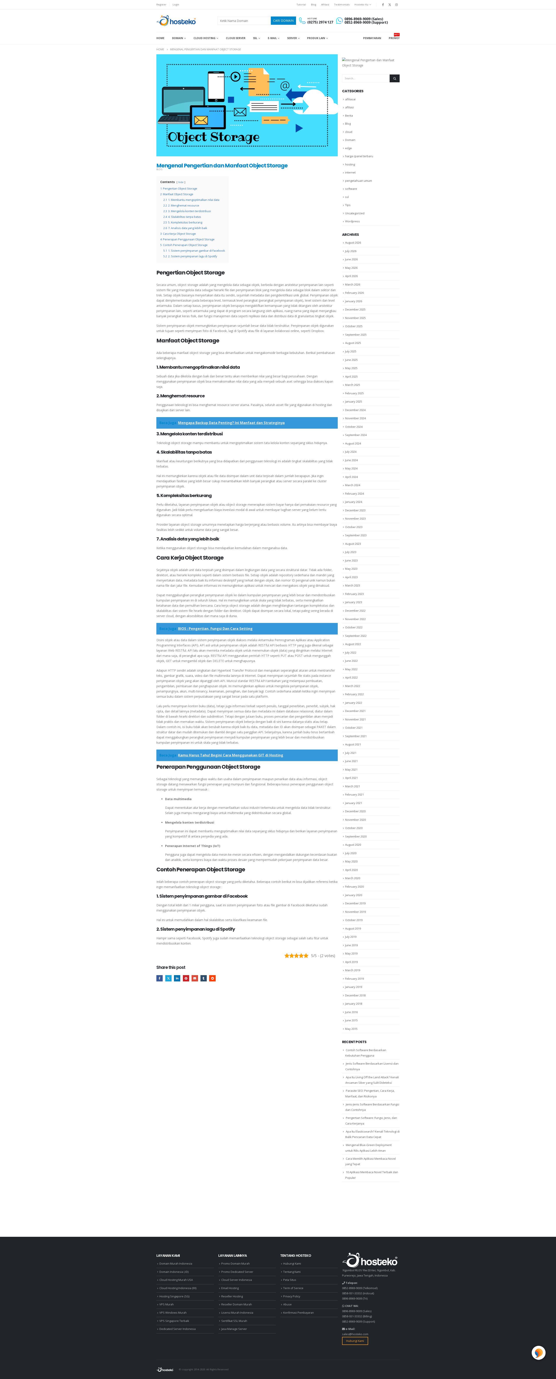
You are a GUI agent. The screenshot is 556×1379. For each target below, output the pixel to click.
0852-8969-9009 (352, 1288)
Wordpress (352, 221)
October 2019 (353, 920)
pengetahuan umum (358, 181)
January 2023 (353, 602)
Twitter (168, 978)
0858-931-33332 (352, 1293)
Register (161, 4)
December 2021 (355, 711)
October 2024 (353, 427)
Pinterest (186, 978)
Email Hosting (230, 1288)
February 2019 (354, 979)
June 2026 (351, 259)
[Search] (395, 78)
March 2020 (352, 878)
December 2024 (355, 410)
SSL (255, 38)
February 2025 (354, 393)
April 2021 (351, 778)
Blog (313, 4)
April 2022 (351, 677)
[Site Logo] (176, 20)
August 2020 (353, 845)
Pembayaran (372, 38)
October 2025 (353, 326)
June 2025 (351, 360)
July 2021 (350, 753)
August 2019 (353, 928)
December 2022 (355, 611)
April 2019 (351, 962)
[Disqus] (247, 1052)
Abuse (287, 1304)
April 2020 (351, 870)
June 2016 (351, 1012)
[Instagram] (396, 4)
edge (348, 148)
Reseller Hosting (232, 1296)
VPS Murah (166, 1304)
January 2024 (353, 502)
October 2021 (353, 728)
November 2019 (355, 912)
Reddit (212, 978)
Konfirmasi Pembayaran (298, 1313)
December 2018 (355, 995)
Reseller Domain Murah (236, 1304)
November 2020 (355, 820)
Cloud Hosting (204, 38)
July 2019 (350, 937)
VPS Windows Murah (173, 1313)
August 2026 (353, 242)
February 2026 (354, 293)
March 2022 (352, 686)
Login (176, 4)
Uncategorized (354, 213)
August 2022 (353, 644)
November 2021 (355, 719)
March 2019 (352, 970)
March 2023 (352, 585)
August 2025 (353, 343)
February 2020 (354, 887)
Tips (348, 205)
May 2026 (351, 268)
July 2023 (350, 552)
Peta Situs (289, 1280)
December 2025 (355, 309)
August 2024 (353, 443)
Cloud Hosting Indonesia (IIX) (177, 1288)
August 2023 (353, 544)
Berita (349, 115)
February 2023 (354, 594)
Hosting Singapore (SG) (174, 1296)
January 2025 (353, 401)
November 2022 (355, 619)
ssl (347, 197)
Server (292, 38)
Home (160, 38)
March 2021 (352, 786)
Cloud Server (235, 38)
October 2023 (353, 527)
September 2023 (356, 535)
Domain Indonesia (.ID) (174, 1272)
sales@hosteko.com (355, 1334)
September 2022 (356, 636)
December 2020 (355, 811)
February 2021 (354, 794)
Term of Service (293, 1288)
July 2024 (350, 452)
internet (350, 172)
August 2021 (353, 744)
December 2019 (355, 903)
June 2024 (351, 460)
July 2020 (350, 853)
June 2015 (351, 1020)
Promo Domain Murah (235, 1263)
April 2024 (351, 477)
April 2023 (351, 577)
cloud (348, 132)
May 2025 (351, 368)
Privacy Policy (291, 1296)
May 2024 (351, 468)
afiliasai (350, 99)
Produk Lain (316, 38)
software (351, 189)
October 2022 (353, 627)
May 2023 (351, 569)
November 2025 (355, 318)
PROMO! (394, 36)
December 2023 (355, 510)
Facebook (159, 978)
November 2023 (355, 518)
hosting (350, 164)
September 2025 (356, 335)
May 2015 (351, 1029)
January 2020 (353, 895)
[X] (390, 4)
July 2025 (350, 351)
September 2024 (356, 435)
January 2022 (353, 703)
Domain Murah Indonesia (175, 1263)
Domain (177, 38)
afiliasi (349, 107)
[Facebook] (383, 4)
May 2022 (351, 669)
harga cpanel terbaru (359, 156)
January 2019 (353, 987)
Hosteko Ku (361, 4)
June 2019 (351, 945)
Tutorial (301, 4)
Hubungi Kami (292, 1263)
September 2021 (356, 736)
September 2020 (356, 836)
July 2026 (350, 251)
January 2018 (353, 1004)
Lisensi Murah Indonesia (237, 1313)
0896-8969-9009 (352, 1298)
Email (195, 978)
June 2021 (351, 761)
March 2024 (352, 485)
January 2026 (353, 301)
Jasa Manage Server (234, 1329)
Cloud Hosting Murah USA (176, 1280)
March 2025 (352, 385)
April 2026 (351, 276)
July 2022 (350, 652)
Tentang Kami (292, 1272)
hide (181, 182)
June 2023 (351, 560)
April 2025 (351, 376)
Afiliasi (325, 4)
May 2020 (351, 861)
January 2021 (353, 803)
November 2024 (355, 418)
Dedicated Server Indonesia (177, 1329)
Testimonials (341, 4)
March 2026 (352, 284)
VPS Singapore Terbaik (174, 1321)
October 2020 (353, 828)
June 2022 (351, 661)
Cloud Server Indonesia (236, 1280)
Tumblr (203, 978)
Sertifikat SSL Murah (234, 1321)
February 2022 (354, 694)
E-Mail (272, 38)
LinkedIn (177, 978)
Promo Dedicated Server (237, 1272)
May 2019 (351, 953)
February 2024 (354, 493)
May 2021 (351, 769)
